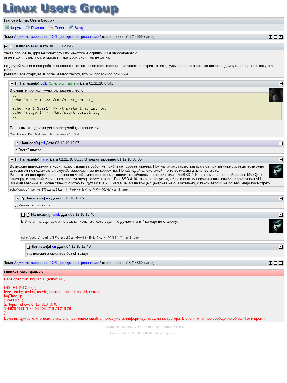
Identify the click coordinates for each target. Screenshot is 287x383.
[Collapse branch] (6, 46)
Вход (78, 28)
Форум (15, 28)
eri (37, 46)
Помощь (37, 28)
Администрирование (31, 36)
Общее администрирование (75, 36)
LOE (44, 83)
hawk (44, 159)
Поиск (59, 28)
